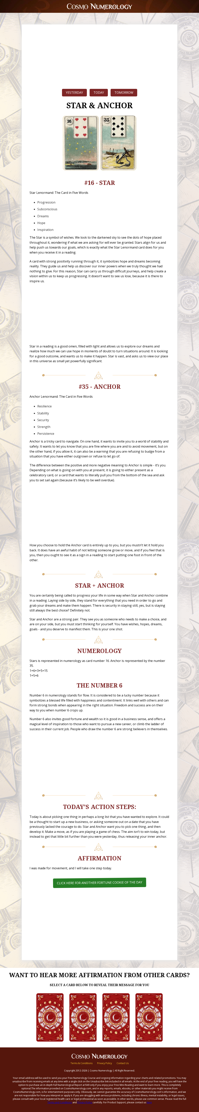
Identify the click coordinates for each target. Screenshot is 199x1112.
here (149, 1102)
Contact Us (123, 1063)
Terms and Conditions (59, 1102)
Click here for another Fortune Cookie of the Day (99, 883)
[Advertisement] (99, 55)
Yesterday (74, 92)
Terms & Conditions (82, 1063)
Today (98, 92)
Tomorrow (123, 92)
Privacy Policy (104, 1063)
